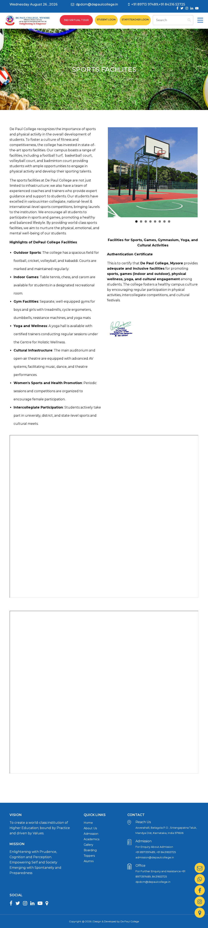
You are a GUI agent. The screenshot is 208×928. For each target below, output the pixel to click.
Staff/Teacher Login (135, 19)
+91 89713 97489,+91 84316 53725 (158, 4)
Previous (102, 172)
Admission (91, 834)
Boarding (90, 850)
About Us (90, 828)
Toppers (89, 856)
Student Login (106, 19)
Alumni (89, 861)
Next (204, 172)
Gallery (88, 845)
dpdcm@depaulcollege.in (97, 4)
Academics (91, 839)
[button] (200, 20)
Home (88, 823)
